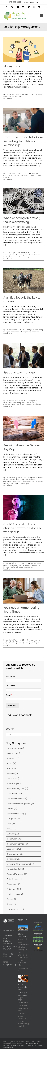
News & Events (17, 482)
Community (20, 405)
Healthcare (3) (13, 753)
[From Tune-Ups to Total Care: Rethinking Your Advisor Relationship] (23, 120)
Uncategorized (8, 484)
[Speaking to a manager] (23, 355)
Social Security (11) (15, 894)
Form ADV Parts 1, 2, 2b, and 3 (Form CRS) (17, 1045)
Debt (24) (11, 824)
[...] (28, 87)
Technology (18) (14, 783)
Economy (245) (14, 849)
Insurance (12, 644)
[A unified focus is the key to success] (23, 280)
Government (36, 405)
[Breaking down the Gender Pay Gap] (23, 428)
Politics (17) (12, 768)
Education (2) (13, 758)
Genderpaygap (24, 484)
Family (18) (11, 763)
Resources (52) (13, 884)
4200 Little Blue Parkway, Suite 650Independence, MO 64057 (10, 942)
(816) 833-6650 (15, 2)
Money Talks (11, 66)
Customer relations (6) (17, 798)
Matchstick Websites (32, 1043)
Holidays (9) (12, 773)
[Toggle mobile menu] (42, 15)
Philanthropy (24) (14, 879)
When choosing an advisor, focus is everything (21, 220)
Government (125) (15, 854)
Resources (39, 482)
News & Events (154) (16, 869)
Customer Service (9, 405)
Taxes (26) (11, 904)
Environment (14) (14, 793)
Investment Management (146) (20, 864)
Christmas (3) (13, 778)
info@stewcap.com (30, 2)
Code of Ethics (8, 1047)
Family (40, 95)
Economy (28, 405)
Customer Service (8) (16, 814)
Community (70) (14, 839)
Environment (7, 403)
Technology (38, 563)
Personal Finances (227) (17, 874)
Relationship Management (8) (20, 803)
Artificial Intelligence (10, 565)
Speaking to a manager (19, 372)
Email (9, 695)
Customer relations (10, 175)
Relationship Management (12, 96)
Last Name (11, 685)
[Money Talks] (23, 49)
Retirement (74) (14, 889)
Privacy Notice (37, 1045)
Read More (7, 98)
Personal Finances (29, 482)
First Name (11, 676)
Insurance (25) (13, 859)
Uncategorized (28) (15, 909)
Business (12, 257)
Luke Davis (9, 95)
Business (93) (13, 834)
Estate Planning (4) (15, 748)
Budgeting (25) (13, 819)
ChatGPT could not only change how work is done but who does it (23, 528)
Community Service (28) (17, 844)
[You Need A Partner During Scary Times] (23, 591)
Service (31, 255)
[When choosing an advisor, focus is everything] (23, 201)
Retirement (35, 332)
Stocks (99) (12, 899)
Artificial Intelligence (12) (17, 788)
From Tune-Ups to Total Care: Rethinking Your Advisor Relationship (23, 141)
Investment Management (24, 257)
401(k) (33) (11, 829)
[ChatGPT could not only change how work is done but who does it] (23, 507)
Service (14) (12, 809)
